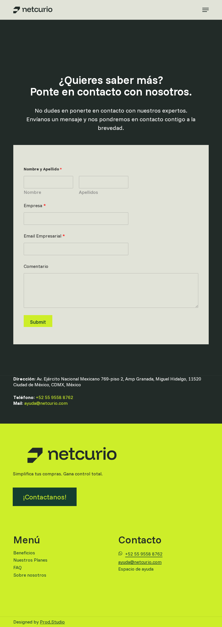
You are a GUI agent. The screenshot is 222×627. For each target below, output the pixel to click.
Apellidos (88, 192)
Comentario (36, 266)
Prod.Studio (52, 622)
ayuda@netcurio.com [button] (140, 562)
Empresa (35, 205)
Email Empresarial (44, 235)
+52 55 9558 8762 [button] (143, 554)
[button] (205, 10)
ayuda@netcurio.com (46, 403)
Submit (38, 322)
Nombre (32, 192)
